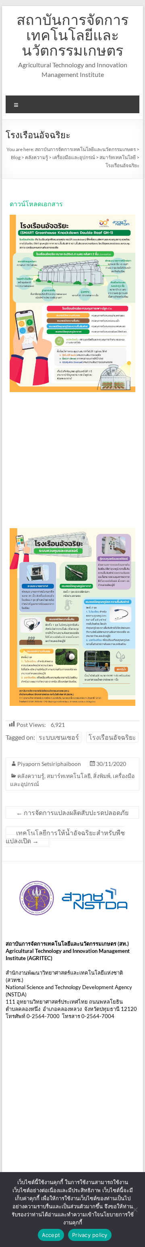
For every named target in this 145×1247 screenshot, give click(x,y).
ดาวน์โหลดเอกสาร (36, 203)
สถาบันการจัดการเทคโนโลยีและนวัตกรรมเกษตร (72, 34)
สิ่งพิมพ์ (101, 775)
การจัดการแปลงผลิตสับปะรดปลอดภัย (72, 812)
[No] (135, 1210)
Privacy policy (90, 1235)
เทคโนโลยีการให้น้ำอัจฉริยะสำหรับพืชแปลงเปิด (65, 836)
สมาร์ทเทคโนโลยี (69, 775)
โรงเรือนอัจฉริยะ (112, 737)
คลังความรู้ (30, 775)
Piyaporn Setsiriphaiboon (49, 763)
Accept (51, 1235)
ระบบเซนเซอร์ (59, 737)
